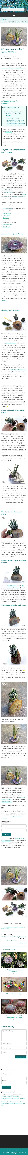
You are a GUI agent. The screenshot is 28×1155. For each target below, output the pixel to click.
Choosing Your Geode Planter (14, 117)
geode (16, 927)
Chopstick (6, 218)
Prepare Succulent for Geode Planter (16, 120)
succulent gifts (5, 928)
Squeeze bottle (7, 224)
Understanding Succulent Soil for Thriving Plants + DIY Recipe (14, 1016)
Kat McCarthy (7, 56)
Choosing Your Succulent (13, 118)
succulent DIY (21, 927)
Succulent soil (7, 213)
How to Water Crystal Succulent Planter (16, 123)
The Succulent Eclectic (10, 4)
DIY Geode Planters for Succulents (12, 112)
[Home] (1, 21)
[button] (14, 15)
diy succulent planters (9, 927)
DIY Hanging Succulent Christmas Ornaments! (14, 970)
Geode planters (7, 209)
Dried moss (6, 215)
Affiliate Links (14, 1150)
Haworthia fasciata (10, 343)
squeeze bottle (11, 585)
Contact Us (21, 1150)
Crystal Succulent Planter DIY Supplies (13, 114)
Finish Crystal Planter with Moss (15, 124)
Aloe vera (4, 300)
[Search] (25, 9)
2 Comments (18, 58)
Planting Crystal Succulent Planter (15, 121)
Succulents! (6, 227)
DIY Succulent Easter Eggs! (14, 994)
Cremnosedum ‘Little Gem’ (18, 369)
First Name (4, 828)
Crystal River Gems (7, 190)
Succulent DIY (7, 58)
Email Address (5, 822)
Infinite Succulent (6, 801)
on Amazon (8, 192)
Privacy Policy (7, 1150)
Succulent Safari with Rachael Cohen (12, 68)
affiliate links (8, 132)
